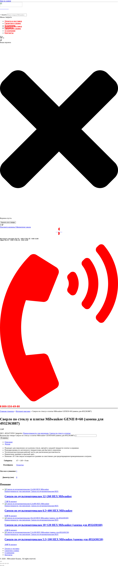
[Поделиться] (5, 563)
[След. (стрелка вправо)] (3, 565)
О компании (10, 31)
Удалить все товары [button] (8, 222)
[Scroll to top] (1, 561)
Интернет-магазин (23, 411)
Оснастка (20, 465)
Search (3, 15)
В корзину (4, 438)
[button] (59, 17)
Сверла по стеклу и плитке (60, 433)
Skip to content (5, 1)
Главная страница (7, 411)
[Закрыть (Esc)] (8, 563)
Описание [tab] (9, 442)
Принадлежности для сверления (35, 433)
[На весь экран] (3, 563)
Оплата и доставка (13, 21)
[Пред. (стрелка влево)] (1, 565)
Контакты (9, 33)
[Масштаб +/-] (1, 563)
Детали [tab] (7, 444)
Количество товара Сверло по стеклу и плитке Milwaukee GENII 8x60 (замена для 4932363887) (37, 435)
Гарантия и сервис (13, 23)
